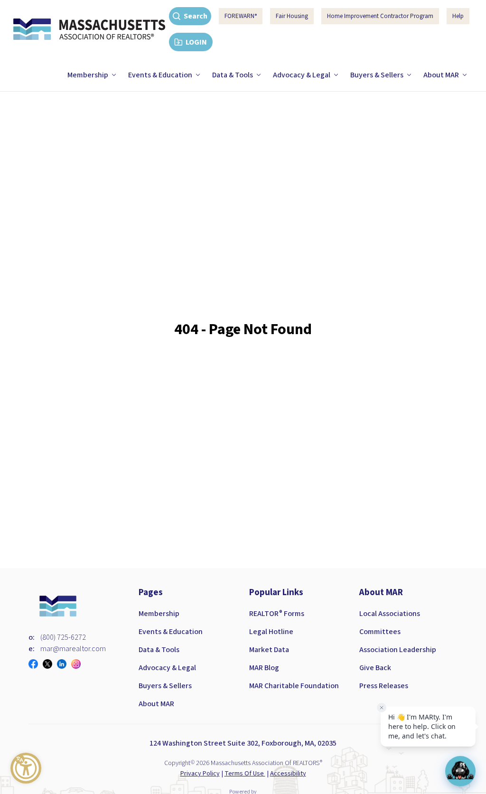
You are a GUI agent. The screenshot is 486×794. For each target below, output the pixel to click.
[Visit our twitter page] (50, 664)
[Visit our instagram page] (78, 664)
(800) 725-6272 (63, 637)
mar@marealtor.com (73, 649)
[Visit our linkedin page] (64, 664)
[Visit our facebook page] (35, 664)
